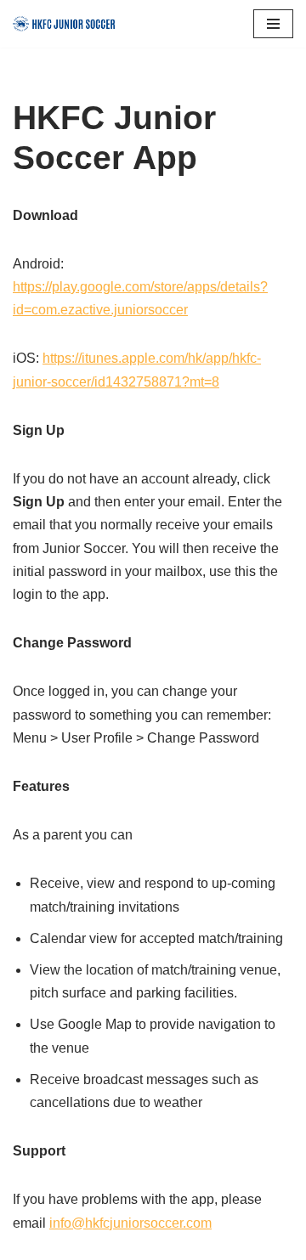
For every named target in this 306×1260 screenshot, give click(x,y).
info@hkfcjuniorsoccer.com (130, 1223)
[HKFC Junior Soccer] (64, 24)
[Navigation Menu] (273, 23)
